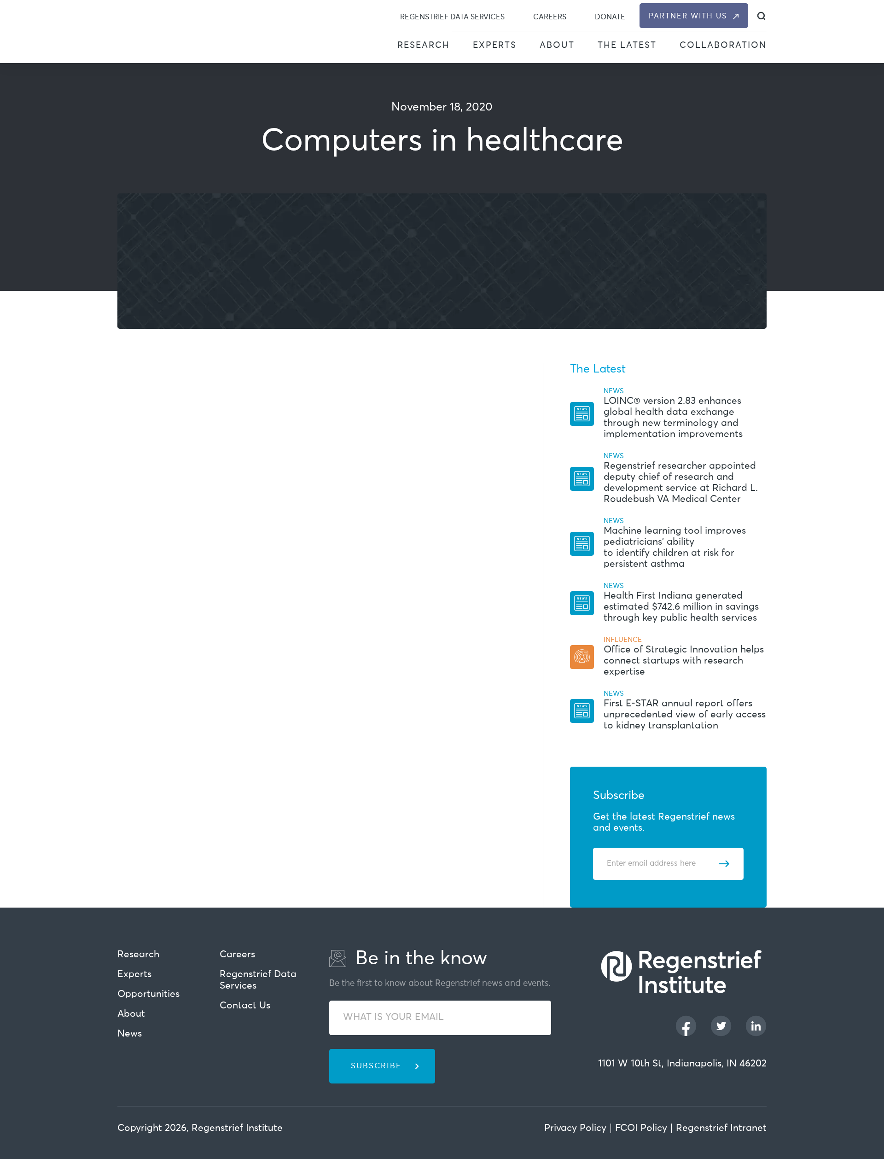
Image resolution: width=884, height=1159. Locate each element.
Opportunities (148, 994)
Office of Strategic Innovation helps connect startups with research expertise (684, 661)
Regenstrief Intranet (721, 1128)
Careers (549, 17)
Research (423, 45)
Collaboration (723, 45)
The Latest (627, 45)
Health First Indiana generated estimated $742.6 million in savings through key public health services (681, 607)
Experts (495, 45)
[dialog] (761, 16)
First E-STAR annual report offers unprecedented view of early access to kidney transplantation (685, 715)
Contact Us (245, 1006)
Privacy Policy (575, 1128)
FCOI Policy (641, 1128)
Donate (610, 17)
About (557, 45)
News (129, 1034)
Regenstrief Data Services (452, 17)
